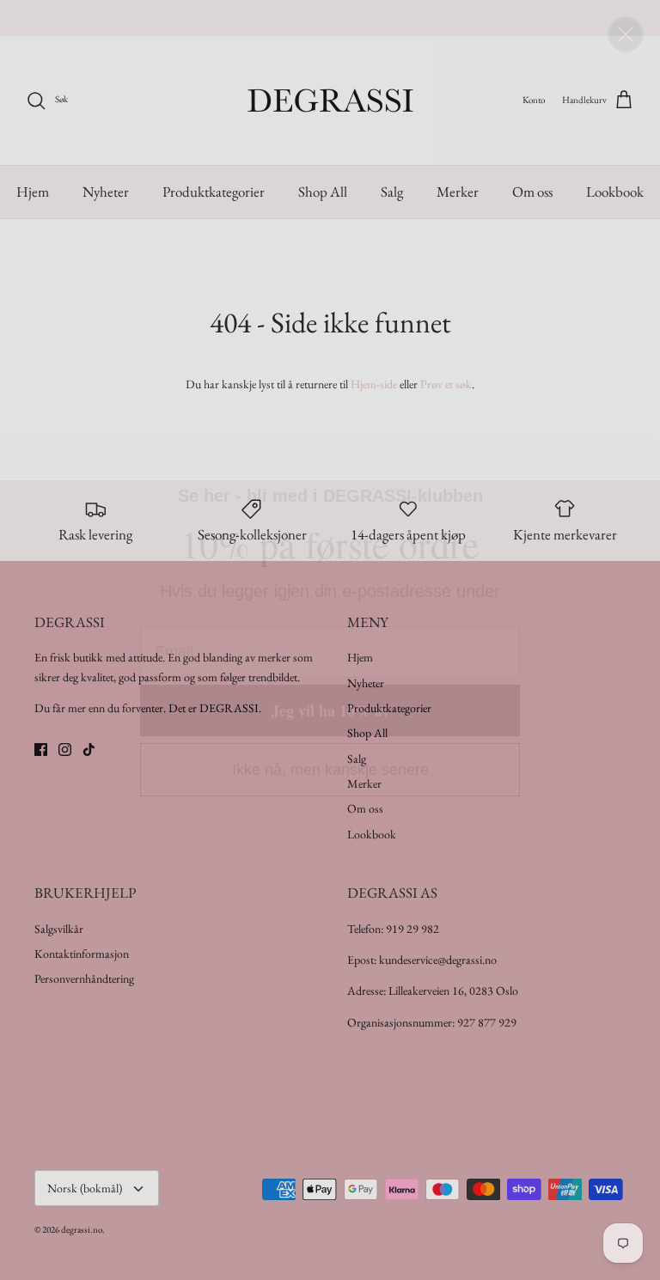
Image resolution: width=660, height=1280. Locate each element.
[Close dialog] (625, 34)
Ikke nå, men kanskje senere (330, 769)
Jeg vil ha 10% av (330, 710)
